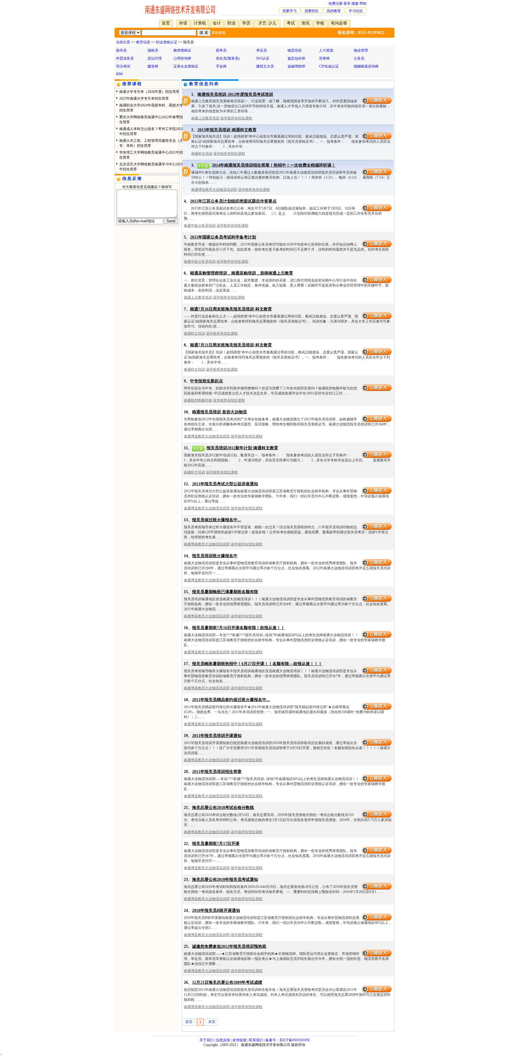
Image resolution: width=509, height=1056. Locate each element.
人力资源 (326, 50)
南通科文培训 (201, 154)
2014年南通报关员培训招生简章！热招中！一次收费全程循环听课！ (274, 165)
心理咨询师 (182, 58)
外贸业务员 (125, 58)
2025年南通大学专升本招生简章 (144, 98)
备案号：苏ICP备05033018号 (287, 1040)
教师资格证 (182, 50)
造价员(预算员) (227, 58)
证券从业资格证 (185, 66)
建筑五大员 (265, 66)
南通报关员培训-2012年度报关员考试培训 (235, 94)
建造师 (153, 66)
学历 (246, 23)
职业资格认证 (166, 42)
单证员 (261, 50)
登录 (347, 3)
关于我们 (206, 1040)
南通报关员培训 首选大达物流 (219, 412)
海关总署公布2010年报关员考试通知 (225, 879)
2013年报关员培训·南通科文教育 (227, 130)
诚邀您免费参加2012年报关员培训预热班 (229, 946)
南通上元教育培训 (205, 118)
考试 (291, 23)
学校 (320, 23)
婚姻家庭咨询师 (366, 66)
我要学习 (289, 11)
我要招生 (312, 11)
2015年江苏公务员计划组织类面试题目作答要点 (233, 201)
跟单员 (221, 50)
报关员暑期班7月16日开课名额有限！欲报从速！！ (238, 628)
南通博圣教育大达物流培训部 (214, 189)
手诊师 (221, 66)
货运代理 (155, 58)
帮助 (362, 3)
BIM (119, 74)
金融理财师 (296, 66)
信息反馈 (223, 1040)
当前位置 (123, 42)
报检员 (153, 50)
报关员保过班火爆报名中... (216, 520)
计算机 (200, 23)
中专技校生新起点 (206, 381)
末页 (211, 1022)
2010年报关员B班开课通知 (216, 910)
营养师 (324, 58)
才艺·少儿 (267, 23)
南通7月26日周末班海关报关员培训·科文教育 (231, 309)
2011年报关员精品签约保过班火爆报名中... (231, 700)
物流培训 (294, 50)
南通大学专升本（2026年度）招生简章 (149, 92)
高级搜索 (218, 33)
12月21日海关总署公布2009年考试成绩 (227, 982)
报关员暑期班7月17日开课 (215, 843)
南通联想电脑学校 (198, 400)
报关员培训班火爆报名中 (214, 556)
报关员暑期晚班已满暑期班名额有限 (225, 592)
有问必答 (339, 23)
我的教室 (334, 11)
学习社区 (356, 11)
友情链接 (239, 1040)
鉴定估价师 (296, 58)
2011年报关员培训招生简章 (217, 771)
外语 (183, 23)
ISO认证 (262, 58)
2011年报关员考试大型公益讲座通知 (225, 484)
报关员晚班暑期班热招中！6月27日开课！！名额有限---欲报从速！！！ (257, 664)
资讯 (305, 23)
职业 (231, 23)
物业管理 (361, 50)
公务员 (359, 58)
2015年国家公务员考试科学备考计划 (223, 237)
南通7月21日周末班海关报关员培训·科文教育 (231, 345)
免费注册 (335, 3)
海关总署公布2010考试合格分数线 (223, 807)
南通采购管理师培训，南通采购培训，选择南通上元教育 (241, 273)
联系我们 (256, 1040)
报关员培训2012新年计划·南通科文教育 (242, 448)
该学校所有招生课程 (236, 118)
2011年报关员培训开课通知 (217, 735)
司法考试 (123, 66)
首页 (166, 23)
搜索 (354, 3)
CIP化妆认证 (329, 66)
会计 (217, 23)
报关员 (121, 50)
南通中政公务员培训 (200, 225)
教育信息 (143, 42)
